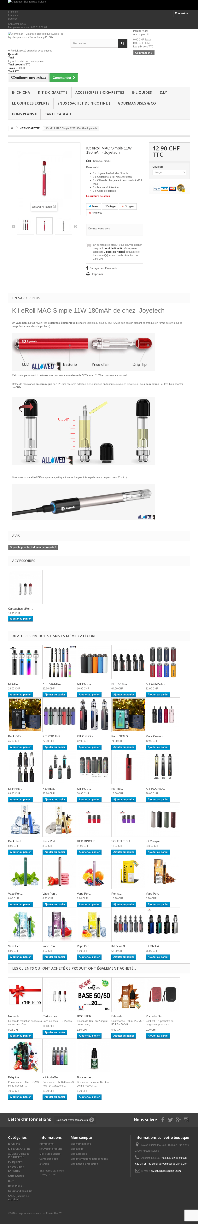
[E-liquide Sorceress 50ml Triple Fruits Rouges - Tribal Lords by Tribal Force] (25, 1056)
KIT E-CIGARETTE (52, 92)
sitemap (44, 1163)
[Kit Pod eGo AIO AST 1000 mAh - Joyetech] (60, 1056)
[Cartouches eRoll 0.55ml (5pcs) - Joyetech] (25, 587)
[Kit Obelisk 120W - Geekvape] (163, 924)
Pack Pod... (15, 841)
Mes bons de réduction (84, 1163)
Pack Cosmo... (155, 736)
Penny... (116, 893)
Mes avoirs (77, 1148)
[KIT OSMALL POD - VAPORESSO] (163, 662)
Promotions (46, 1143)
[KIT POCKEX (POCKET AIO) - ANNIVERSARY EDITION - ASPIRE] (163, 767)
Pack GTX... (16, 736)
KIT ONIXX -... (86, 736)
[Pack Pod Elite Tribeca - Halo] (60, 819)
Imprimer (97, 274)
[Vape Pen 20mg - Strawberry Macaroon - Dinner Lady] (60, 872)
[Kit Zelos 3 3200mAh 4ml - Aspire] (128, 924)
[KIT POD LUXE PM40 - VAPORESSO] (94, 767)
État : (89, 161)
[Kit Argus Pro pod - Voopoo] (60, 767)
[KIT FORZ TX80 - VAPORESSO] (128, 662)
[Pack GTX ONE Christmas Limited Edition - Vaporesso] (25, 714)
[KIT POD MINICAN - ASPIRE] (94, 662)
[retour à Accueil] (12, 128)
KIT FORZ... (119, 683)
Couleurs (158, 166)
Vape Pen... (15, 893)
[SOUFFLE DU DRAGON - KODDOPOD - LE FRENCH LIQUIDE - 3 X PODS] (128, 819)
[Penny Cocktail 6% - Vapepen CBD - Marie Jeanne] (128, 872)
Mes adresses (79, 1153)
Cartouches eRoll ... (20, 608)
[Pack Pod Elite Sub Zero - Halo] (25, 819)
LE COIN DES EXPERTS (31, 103)
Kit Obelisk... (154, 946)
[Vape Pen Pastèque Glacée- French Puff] (60, 924)
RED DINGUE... (87, 841)
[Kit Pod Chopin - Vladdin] (128, 767)
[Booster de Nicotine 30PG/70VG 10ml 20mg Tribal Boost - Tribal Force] (94, 1056)
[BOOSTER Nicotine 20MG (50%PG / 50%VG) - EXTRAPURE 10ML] (94, 994)
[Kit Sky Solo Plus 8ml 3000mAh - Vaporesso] (25, 662)
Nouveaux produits (50, 1148)
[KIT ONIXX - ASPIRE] (94, 714)
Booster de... (85, 1077)
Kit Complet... (154, 841)
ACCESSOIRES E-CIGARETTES (99, 92)
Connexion (181, 13)
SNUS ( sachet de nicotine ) (83, 103)
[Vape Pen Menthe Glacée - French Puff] (25, 924)
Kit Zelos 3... (119, 946)
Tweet (94, 206)
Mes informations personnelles (89, 1158)
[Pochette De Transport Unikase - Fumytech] (163, 994)
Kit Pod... (117, 788)
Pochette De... (155, 1016)
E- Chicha (21, 92)
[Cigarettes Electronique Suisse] (99, 5)
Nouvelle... (14, 1016)
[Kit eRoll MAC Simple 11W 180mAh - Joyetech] (25, 225)
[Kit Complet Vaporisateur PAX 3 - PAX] (163, 819)
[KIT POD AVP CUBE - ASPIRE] (60, 714)
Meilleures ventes (49, 1153)
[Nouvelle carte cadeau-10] (25, 994)
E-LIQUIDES (142, 92)
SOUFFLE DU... (121, 841)
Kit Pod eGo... (51, 1077)
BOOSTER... (85, 1016)
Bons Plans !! (24, 114)
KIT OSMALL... (155, 683)
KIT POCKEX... (52, 683)
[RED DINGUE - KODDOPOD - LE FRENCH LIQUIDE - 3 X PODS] (94, 819)
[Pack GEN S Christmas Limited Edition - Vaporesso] (128, 714)
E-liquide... (118, 1016)
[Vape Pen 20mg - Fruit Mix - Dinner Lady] (94, 872)
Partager (111, 206)
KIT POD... (84, 683)
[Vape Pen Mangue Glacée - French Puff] (94, 924)
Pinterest (96, 212)
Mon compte (81, 1137)
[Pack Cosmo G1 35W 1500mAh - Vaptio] (163, 714)
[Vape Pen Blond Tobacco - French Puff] (163, 872)
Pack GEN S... (120, 736)
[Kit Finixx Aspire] (25, 767)
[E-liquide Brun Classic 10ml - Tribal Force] (128, 994)
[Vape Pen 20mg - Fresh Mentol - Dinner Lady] (25, 872)
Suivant (76, 226)
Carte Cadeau (57, 114)
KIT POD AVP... (52, 736)
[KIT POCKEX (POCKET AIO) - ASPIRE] (60, 662)
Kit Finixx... (15, 788)
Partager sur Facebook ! (104, 268)
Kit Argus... (49, 788)
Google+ (129, 206)
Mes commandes (81, 1143)
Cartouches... (51, 1016)
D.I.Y (163, 92)
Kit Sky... (13, 683)
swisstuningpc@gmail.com (166, 1170)
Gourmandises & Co (137, 103)
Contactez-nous (17, 23)
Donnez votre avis (99, 228)
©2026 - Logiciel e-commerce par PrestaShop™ (35, 1213)
